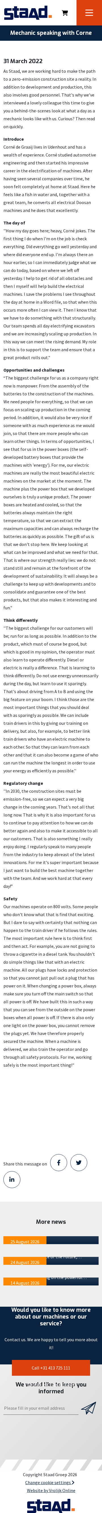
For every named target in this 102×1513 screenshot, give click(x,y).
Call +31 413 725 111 (51, 1368)
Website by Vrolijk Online (51, 1490)
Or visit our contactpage (51, 1384)
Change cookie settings (48, 1482)
